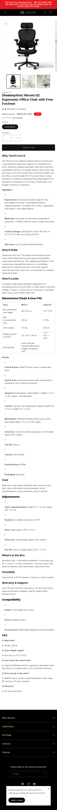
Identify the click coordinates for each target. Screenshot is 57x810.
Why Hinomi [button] (8, 718)
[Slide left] (3, 82)
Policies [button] (6, 752)
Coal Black (10, 127)
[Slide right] (54, 82)
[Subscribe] (44, 774)
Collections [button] (8, 726)
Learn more (17, 800)
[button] (5, 12)
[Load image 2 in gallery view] (28, 81)
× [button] (48, 788)
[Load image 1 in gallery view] (13, 81)
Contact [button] (6, 743)
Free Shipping (17, 117)
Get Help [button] (6, 735)
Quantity (5, 133)
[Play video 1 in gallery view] (43, 81)
